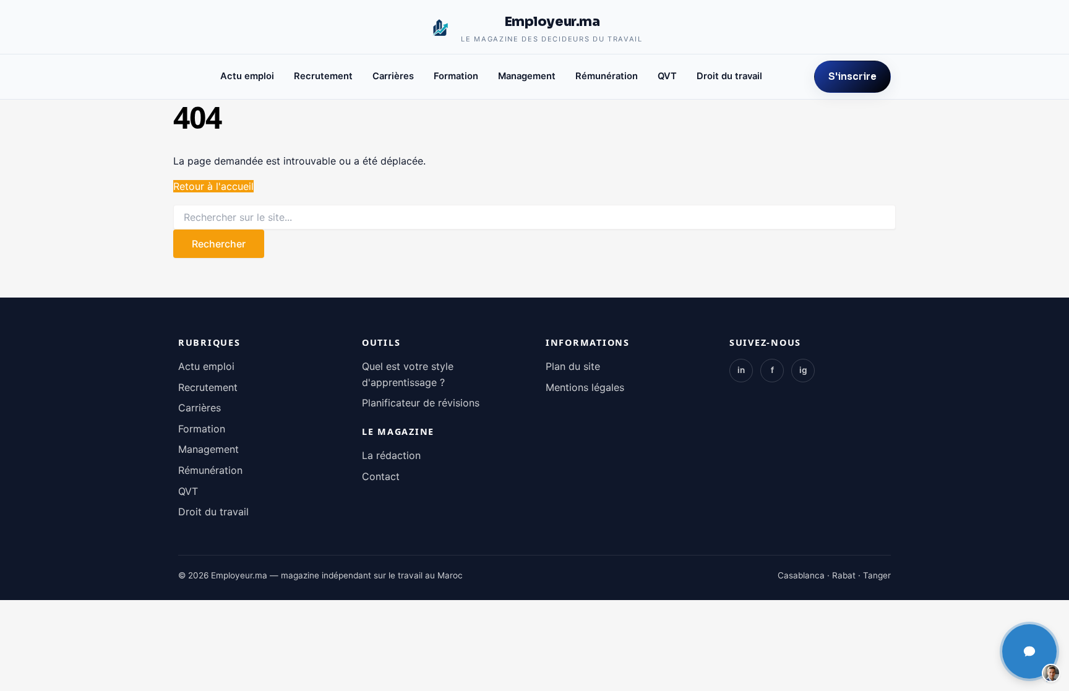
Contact (381, 476)
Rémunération (606, 76)
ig (803, 370)
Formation (456, 76)
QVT (667, 76)
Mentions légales (585, 387)
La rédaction (391, 455)
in (741, 370)
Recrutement (323, 76)
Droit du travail (729, 76)
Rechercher (219, 244)
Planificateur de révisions (420, 403)
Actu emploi (247, 76)
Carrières (393, 76)
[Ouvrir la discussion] (1029, 651)
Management (527, 76)
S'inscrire (852, 76)
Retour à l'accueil (213, 186)
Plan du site (573, 366)
